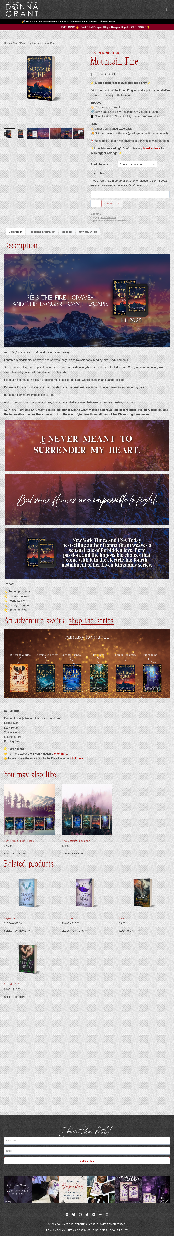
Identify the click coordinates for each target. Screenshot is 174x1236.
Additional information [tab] (42, 231)
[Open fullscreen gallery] (80, 124)
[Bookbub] (100, 1214)
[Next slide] (82, 134)
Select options (15, 931)
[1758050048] (44, 78)
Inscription (98, 173)
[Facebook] (67, 1214)
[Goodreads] (107, 1214)
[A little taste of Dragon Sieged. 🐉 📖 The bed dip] (18, 1189)
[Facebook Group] (74, 1214)
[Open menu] (167, 9)
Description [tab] (15, 231)
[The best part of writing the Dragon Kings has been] (73, 1189)
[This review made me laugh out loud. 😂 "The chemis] (128, 1189)
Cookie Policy (119, 1230)
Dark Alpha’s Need (13, 984)
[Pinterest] (94, 1214)
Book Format (99, 164)
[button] (9, 133)
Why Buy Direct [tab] (88, 231)
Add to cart (112, 203)
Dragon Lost (10, 918)
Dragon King (67, 918)
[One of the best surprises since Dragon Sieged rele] (156, 1189)
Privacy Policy (55, 1230)
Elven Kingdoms (105, 53)
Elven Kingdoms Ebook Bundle (19, 840)
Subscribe (87, 1161)
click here (60, 753)
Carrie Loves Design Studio (107, 1224)
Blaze (121, 918)
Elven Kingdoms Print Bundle (76, 840)
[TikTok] (87, 1214)
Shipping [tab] (67, 231)
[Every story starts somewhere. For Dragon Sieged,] (101, 1189)
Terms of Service (79, 1230)
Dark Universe (120, 221)
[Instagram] (80, 1214)
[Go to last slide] (6, 134)
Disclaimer (100, 1230)
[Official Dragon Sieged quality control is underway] (45, 1189)
